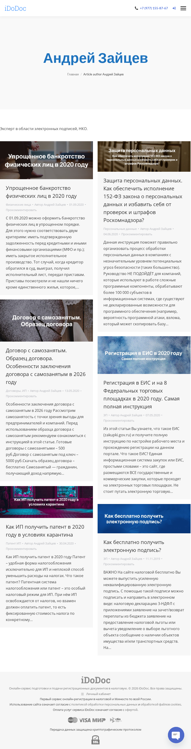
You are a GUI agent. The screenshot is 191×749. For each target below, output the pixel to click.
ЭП (105, 415)
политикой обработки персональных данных (104, 704)
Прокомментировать (21, 210)
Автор (50, 204)
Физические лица (18, 204)
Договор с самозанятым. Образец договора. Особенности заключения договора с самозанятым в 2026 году (46, 366)
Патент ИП (13, 543)
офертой (131, 710)
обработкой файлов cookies (161, 704)
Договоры (13, 391)
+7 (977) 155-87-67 (154, 8)
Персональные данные (120, 229)
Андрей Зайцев (95, 57)
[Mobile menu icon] (183, 8)
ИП (24, 391)
